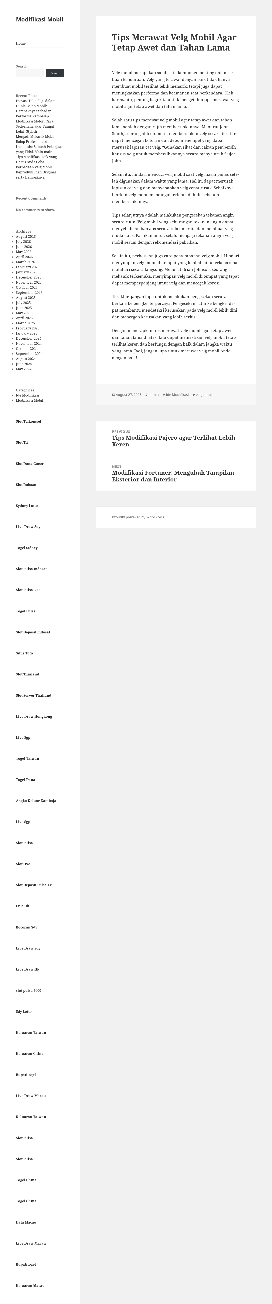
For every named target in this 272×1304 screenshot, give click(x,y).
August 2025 (26, 297)
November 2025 (29, 282)
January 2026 (26, 272)
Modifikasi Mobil (39, 19)
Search (22, 66)
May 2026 (23, 251)
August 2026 (26, 236)
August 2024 (26, 358)
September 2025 (29, 292)
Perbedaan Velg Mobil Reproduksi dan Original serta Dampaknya (36, 172)
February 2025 (28, 328)
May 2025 (23, 313)
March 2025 (25, 323)
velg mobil (204, 394)
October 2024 (27, 348)
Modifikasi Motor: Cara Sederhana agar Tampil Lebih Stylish (35, 126)
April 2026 (24, 257)
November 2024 (29, 343)
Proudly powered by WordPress (138, 517)
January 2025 (26, 333)
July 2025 (23, 302)
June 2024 (24, 364)
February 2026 (28, 267)
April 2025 (24, 318)
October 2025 (27, 287)
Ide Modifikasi (27, 395)
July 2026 (23, 241)
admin (154, 394)
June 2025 (24, 307)
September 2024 (29, 353)
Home (21, 43)
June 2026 (24, 246)
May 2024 (23, 369)
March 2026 (25, 262)
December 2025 (28, 277)
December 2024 (28, 338)
